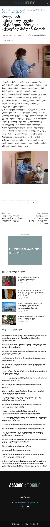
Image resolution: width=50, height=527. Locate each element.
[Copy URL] (33, 202)
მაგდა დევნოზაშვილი (39, 35)
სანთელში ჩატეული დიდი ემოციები (17, 450)
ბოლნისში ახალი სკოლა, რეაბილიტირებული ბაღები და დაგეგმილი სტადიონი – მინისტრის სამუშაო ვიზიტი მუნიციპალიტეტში (24, 338)
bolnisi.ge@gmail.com (29, 502)
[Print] (22, 202)
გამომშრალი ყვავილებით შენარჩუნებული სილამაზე (24, 428)
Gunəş (4, 411)
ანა (3, 391)
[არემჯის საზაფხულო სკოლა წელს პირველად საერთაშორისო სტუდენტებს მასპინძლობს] (9, 307)
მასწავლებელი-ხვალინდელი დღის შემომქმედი (28, 424)
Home (4, 10)
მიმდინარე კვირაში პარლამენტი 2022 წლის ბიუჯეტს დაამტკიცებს (12, 218)
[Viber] (28, 202)
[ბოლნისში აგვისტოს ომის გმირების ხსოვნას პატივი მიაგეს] (9, 320)
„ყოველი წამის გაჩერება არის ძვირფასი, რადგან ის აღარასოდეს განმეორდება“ (31, 292)
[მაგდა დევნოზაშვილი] (29, 35)
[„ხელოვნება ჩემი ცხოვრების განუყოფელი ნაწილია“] (9, 281)
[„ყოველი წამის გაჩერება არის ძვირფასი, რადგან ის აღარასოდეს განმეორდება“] (9, 294)
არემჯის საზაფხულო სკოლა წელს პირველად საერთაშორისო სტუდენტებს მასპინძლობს (31, 306)
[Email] (17, 202)
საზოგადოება (12, 10)
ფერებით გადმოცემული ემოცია (19, 446)
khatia (4, 454)
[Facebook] (12, 202)
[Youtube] (28, 506)
